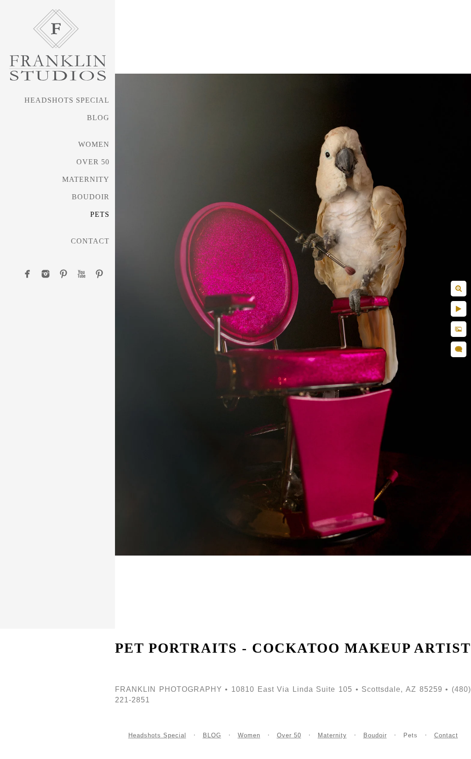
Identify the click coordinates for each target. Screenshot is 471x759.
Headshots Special (66, 100)
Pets (99, 214)
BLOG (98, 118)
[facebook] (27, 274)
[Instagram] (45, 274)
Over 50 (92, 162)
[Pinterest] (63, 274)
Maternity (85, 179)
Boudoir (90, 197)
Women (93, 144)
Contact (90, 241)
